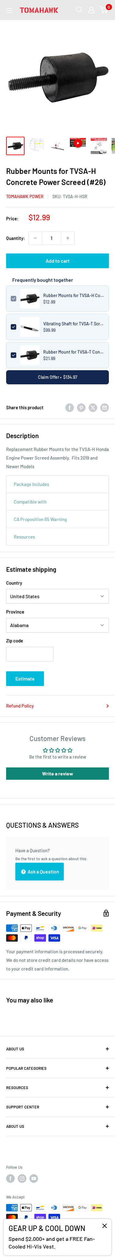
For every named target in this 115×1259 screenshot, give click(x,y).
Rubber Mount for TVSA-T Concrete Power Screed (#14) (73, 352)
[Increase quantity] (67, 238)
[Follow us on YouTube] (33, 1178)
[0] (104, 10)
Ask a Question (43, 871)
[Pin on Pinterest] (81, 407)
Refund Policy (20, 705)
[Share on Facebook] (69, 407)
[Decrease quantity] (35, 238)
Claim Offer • (57, 377)
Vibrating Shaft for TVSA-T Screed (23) (73, 323)
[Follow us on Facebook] (10, 1178)
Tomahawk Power (25, 196)
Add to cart (58, 261)
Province (15, 611)
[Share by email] (104, 407)
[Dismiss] (104, 1227)
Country (14, 583)
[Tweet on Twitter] (93, 407)
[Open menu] (9, 10)
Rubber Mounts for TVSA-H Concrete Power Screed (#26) (73, 295)
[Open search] (79, 9)
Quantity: (15, 238)
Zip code (14, 640)
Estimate (25, 678)
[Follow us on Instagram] (22, 1178)
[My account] (91, 9)
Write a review (57, 773)
